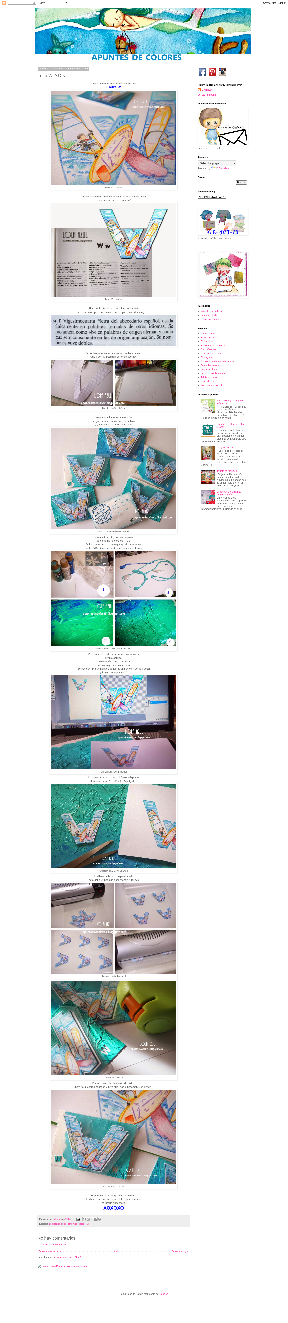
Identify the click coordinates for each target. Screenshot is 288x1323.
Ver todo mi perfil (207, 94)
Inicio (116, 1251)
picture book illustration (213, 373)
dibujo (63, 1224)
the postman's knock (211, 385)
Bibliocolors (207, 341)
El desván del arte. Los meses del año (229, 493)
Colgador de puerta (227, 447)
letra (70, 1224)
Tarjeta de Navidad (227, 471)
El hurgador (207, 357)
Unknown (207, 89)
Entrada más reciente (50, 1251)
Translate (224, 168)
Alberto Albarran (209, 337)
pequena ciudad (209, 369)
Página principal (209, 333)
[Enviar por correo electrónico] (84, 1219)
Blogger (163, 1294)
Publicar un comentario (55, 1244)
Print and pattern (209, 377)
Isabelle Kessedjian (211, 311)
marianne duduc (209, 315)
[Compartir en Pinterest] (99, 1219)
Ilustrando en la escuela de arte (217, 361)
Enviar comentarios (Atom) (67, 1257)
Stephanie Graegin (211, 319)
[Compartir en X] (92, 1219)
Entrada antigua (180, 1251)
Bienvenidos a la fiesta (213, 345)
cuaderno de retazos (212, 353)
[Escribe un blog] (88, 1219)
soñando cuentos (210, 381)
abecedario (54, 1224)
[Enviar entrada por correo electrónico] (78, 1219)
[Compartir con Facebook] (96, 1219)
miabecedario (79, 1224)
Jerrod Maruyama (210, 365)
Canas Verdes (208, 349)
